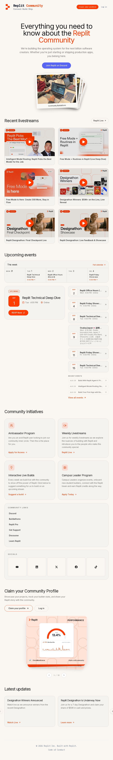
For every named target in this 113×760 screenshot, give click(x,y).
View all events (75, 397)
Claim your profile (16, 608)
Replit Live (98, 120)
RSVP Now (17, 312)
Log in (41, 608)
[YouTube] (17, 567)
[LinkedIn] (37, 567)
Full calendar (98, 265)
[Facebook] (76, 567)
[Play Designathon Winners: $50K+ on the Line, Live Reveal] (83, 182)
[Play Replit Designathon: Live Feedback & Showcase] (83, 223)
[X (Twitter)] (56, 567)
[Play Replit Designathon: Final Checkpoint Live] (30, 223)
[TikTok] (96, 567)
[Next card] (63, 675)
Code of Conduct (56, 750)
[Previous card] (49, 675)
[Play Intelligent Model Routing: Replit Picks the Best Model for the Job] (30, 142)
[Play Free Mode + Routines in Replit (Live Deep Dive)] (83, 142)
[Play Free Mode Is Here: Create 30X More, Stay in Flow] (30, 182)
